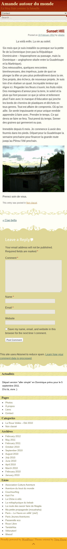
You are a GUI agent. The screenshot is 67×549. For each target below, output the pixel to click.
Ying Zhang (60, 539)
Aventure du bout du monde (19, 488)
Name (9, 296)
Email (9, 307)
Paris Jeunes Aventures (17, 516)
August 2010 (11, 454)
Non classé (31, 203)
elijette (61, 35)
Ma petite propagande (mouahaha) (23, 509)
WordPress (27, 539)
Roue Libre (11, 523)
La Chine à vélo (13, 499)
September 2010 (14, 450)
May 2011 (10, 439)
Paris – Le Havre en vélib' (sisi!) (21, 513)
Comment (11, 258)
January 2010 (12, 475)
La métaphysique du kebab (19, 502)
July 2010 (10, 457)
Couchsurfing (12, 492)
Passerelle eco (12, 520)
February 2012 (13, 436)
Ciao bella (10, 220)
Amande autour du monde (27, 3)
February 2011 (12, 443)
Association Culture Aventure (20, 484)
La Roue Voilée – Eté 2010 (19, 423)
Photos (9, 402)
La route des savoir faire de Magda (23, 506)
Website (10, 318)
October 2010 (12, 447)
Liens (8, 409)
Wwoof (8, 534)
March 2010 (11, 468)
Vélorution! (10, 530)
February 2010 (13, 471)
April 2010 (10, 464)
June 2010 (10, 461)
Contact (9, 413)
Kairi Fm (9, 495)
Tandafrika (10, 527)
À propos (10, 406)
